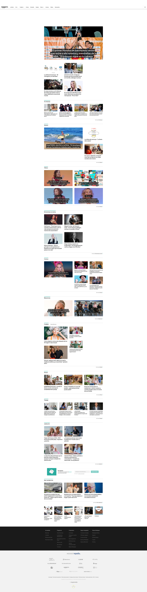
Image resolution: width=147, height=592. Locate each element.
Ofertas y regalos (84, 535)
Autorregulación (72, 538)
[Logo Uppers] (66, 567)
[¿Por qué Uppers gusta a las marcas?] (89, 510)
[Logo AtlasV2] (59, 571)
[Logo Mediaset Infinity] (52, 559)
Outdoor (59, 546)
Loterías (47, 535)
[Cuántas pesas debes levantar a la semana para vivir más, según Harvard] (76, 344)
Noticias (47, 532)
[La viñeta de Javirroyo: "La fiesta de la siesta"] (94, 133)
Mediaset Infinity (95, 532)
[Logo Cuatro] (80, 559)
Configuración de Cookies (73, 577)
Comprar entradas (84, 532)
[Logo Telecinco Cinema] (80, 567)
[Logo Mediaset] (73, 554)
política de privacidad (81, 473)
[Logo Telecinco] (66, 559)
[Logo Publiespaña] (73, 571)
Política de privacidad (65, 577)
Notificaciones (72, 541)
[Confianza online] (73, 587)
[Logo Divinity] (95, 559)
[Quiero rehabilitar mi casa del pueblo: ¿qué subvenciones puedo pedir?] (73, 380)
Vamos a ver (59, 542)
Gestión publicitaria (89, 577)
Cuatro (93, 539)
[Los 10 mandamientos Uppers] (68, 510)
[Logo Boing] (80, 563)
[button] (58, 178)
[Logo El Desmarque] (52, 563)
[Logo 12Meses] (95, 567)
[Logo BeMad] (52, 567)
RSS (94, 577)
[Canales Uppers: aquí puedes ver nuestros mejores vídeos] (88, 178)
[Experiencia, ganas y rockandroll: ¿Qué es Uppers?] (48, 510)
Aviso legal (50, 577)
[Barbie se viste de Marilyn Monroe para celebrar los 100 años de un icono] (81, 265)
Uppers (93, 535)
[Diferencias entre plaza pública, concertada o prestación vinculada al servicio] (93, 488)
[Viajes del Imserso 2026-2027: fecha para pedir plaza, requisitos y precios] (53, 431)
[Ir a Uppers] (4, 7)
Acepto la (79, 473)
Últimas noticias (48, 537)
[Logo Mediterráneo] (88, 571)
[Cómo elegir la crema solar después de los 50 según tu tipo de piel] (56, 333)
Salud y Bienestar (53, 324)
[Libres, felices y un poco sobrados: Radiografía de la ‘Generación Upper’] (58, 510)
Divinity (93, 541)
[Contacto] (99, 510)
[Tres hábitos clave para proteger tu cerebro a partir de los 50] (76, 330)
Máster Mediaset (72, 546)
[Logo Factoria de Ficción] (66, 563)
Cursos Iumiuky (84, 537)
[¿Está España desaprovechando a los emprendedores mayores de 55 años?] (81, 406)
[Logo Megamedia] (74, 582)
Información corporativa (57, 577)
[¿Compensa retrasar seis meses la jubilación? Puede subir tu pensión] (73, 431)
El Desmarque (95, 537)
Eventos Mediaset (84, 539)
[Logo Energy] (95, 563)
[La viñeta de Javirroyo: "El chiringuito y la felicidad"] (53, 68)
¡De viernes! (59, 544)
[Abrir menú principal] (145, 7)
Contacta (71, 532)
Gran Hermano (60, 532)
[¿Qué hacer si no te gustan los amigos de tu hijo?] (88, 308)
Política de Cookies (82, 577)
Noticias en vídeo (49, 539)
